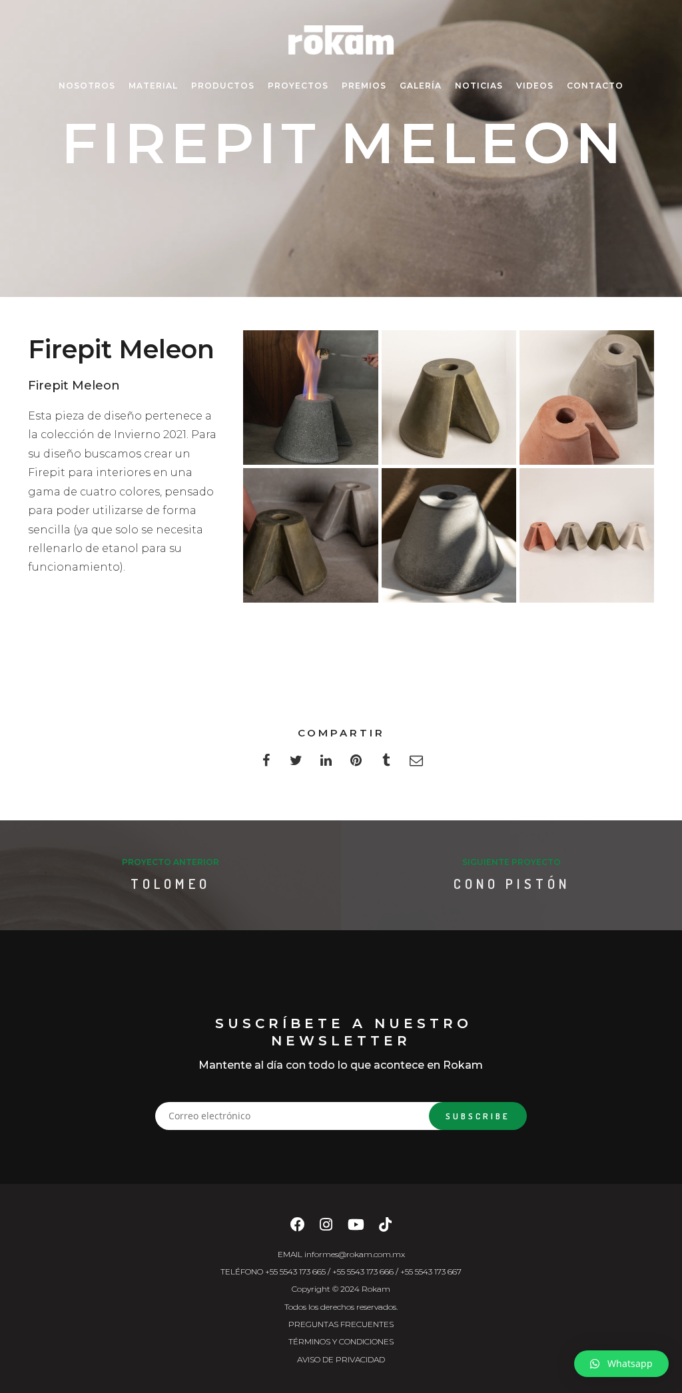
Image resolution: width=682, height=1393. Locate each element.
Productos (222, 86)
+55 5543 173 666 (363, 1271)
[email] (416, 764)
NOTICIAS (479, 86)
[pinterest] (356, 764)
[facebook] (266, 764)
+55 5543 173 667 (431, 1271)
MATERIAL (153, 86)
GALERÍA (421, 86)
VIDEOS (534, 86)
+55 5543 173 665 (295, 1271)
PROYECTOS (298, 86)
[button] (621, 1363)
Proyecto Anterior (170, 862)
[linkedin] (326, 764)
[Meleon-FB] (449, 397)
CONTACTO (595, 86)
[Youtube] (356, 1228)
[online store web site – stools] (310, 535)
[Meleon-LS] (310, 397)
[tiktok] (385, 1228)
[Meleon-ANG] (586, 397)
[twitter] (296, 764)
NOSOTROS (87, 86)
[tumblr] (386, 764)
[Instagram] (326, 1228)
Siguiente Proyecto (511, 862)
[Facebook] (297, 1228)
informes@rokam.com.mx (354, 1254)
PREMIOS (364, 86)
